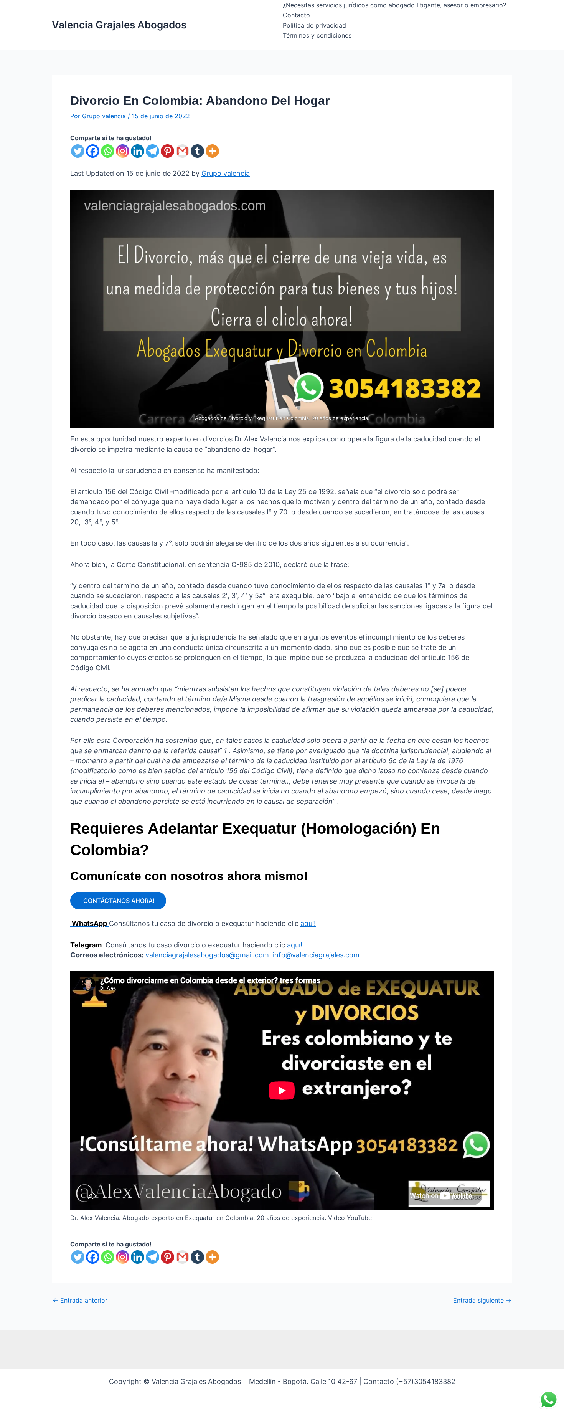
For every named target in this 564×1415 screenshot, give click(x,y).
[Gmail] (182, 151)
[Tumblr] (197, 151)
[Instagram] (122, 151)
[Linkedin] (137, 151)
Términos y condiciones (317, 35)
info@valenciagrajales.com (316, 955)
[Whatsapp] (107, 151)
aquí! (308, 923)
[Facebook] (92, 151)
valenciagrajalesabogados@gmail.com (207, 955)
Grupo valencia (225, 173)
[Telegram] (152, 151)
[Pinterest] (167, 151)
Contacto (296, 15)
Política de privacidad (314, 25)
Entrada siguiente (482, 1300)
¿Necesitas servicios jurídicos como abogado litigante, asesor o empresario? (394, 5)
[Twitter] (77, 151)
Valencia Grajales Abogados (119, 25)
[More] (212, 151)
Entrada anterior (80, 1300)
